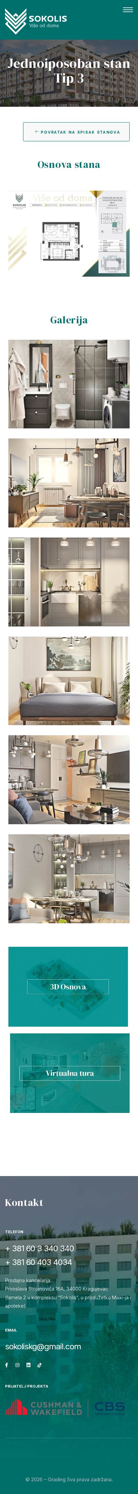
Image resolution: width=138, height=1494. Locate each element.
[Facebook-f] (6, 1365)
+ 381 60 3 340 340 (39, 1248)
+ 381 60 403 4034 (38, 1262)
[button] (128, 10)
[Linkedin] (28, 1365)
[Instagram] (17, 1365)
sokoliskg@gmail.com (43, 1346)
